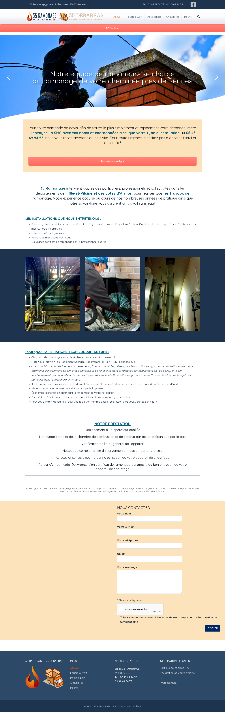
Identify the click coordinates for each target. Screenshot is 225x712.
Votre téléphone (127, 540)
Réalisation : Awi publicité (127, 706)
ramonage (41, 198)
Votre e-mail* (125, 526)
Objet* (121, 553)
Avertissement (168, 682)
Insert (110, 224)
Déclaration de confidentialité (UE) (177, 675)
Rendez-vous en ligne (112, 161)
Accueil (117, 16)
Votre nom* (124, 513)
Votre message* (127, 567)
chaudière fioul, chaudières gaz (150, 224)
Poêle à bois (154, 16)
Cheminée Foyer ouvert (90, 224)
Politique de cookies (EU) (175, 667)
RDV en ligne (112, 28)
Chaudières (172, 16)
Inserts (188, 16)
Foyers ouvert (134, 16)
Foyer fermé (122, 224)
